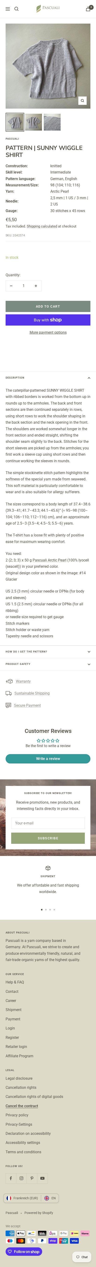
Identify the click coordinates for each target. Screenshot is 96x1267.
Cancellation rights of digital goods (34, 1096)
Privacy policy (17, 1115)
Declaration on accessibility (28, 1133)
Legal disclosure (19, 1078)
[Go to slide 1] (41, 909)
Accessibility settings (23, 1142)
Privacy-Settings (19, 1124)
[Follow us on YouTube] (42, 1178)
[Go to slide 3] (50, 909)
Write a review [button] (48, 758)
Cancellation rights (21, 1087)
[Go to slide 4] (54, 909)
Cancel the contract (22, 1106)
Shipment (13, 1010)
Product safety (18, 664)
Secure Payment (27, 705)
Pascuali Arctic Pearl (49, 560)
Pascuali (12, 138)
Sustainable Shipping (32, 693)
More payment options (48, 332)
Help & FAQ (15, 982)
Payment (13, 1019)
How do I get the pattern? (26, 651)
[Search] (16, 9)
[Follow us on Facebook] (11, 1178)
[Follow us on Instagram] (21, 1178)
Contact (12, 991)
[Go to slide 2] (46, 909)
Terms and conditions (23, 1152)
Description (15, 377)
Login (10, 1028)
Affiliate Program (19, 1056)
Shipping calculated (42, 226)
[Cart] (88, 9)
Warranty (23, 681)
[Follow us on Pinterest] (32, 1178)
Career (11, 1000)
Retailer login (16, 1046)
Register (12, 1037)
